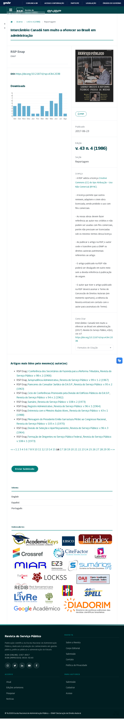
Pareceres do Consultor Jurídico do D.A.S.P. (50, 384)
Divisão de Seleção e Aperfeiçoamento (48, 428)
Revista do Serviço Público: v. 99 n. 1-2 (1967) (84, 380)
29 (104, 449)
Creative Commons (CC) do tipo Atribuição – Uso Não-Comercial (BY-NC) (94, 182)
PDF (82, 114)
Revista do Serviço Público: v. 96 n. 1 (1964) (77, 406)
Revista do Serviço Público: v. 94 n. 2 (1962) (40, 397)
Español (15, 502)
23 (83, 449)
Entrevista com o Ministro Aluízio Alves (48, 410)
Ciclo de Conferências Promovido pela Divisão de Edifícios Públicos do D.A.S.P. (69, 393)
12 (43, 449)
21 (75, 449)
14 (50, 449)
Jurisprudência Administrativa (43, 380)
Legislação (91, 3)
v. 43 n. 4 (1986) (33, 22)
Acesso (69, 693)
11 (39, 449)
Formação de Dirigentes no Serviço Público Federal (55, 436)
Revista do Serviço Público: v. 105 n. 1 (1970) (41, 423)
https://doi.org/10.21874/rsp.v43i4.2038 (38, 73)
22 (79, 449)
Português (16, 508)
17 (61, 449)
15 (54, 449)
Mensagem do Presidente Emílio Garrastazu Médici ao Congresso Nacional (67, 419)
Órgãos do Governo (112, 3)
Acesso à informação (54, 3)
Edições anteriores (14, 687)
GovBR (7, 3)
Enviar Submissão (24, 469)
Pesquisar (10, 693)
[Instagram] (8, 665)
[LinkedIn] (22, 665)
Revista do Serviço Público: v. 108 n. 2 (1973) (62, 401)
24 (86, 449)
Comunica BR (32, 3)
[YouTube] (29, 665)
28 (101, 449)
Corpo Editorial (73, 648)
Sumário (32, 401)
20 (72, 449)
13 (46, 449)
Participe (75, 3)
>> (113, 449)
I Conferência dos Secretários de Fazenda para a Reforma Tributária (63, 371)
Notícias (10, 699)
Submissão (71, 654)
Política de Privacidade (76, 665)
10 (36, 449)
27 (97, 449)
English (15, 496)
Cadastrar (70, 687)
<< (12, 449)
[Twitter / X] (15, 665)
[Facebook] (36, 665)
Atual (8, 682)
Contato (70, 659)
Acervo (19, 22)
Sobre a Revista (73, 642)
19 (68, 449)
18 (65, 449)
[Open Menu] (10, 10)
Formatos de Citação (88, 347)
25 (90, 449)
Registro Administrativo (40, 406)
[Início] (12, 22)
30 (108, 449)
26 (94, 449)
